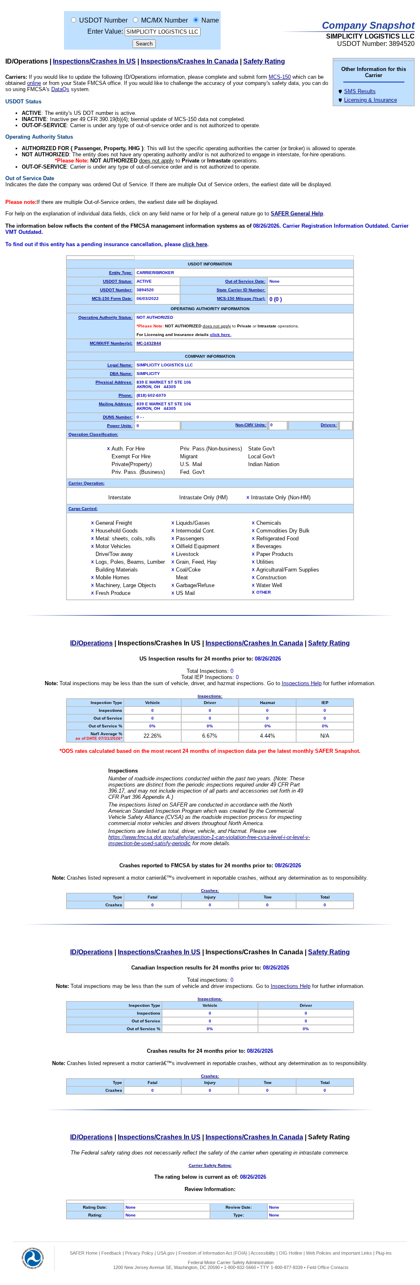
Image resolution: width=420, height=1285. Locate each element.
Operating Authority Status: (105, 317)
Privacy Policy (139, 1253)
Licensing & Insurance (370, 100)
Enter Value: (105, 31)
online (34, 83)
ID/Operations (91, 643)
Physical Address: (114, 382)
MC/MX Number (164, 20)
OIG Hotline (290, 1253)
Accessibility (263, 1253)
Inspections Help (302, 683)
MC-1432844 (149, 343)
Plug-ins (384, 1253)
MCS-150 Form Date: (112, 298)
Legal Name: (119, 365)
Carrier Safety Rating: (210, 1165)
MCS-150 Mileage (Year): (241, 298)
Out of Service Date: (245, 281)
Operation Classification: (93, 434)
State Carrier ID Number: (241, 290)
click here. (220, 334)
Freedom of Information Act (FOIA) (212, 1253)
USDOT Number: (116, 290)
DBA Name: (121, 373)
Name (210, 20)
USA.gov (166, 1253)
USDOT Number (103, 20)
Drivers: (329, 425)
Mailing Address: (115, 404)
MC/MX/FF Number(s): (111, 343)
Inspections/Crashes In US (94, 61)
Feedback (111, 1253)
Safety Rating (264, 61)
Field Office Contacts (328, 1267)
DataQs (60, 89)
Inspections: (210, 696)
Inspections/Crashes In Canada (189, 61)
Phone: (125, 395)
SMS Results (360, 91)
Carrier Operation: (86, 483)
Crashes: (210, 890)
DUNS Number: (117, 417)
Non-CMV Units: (250, 425)
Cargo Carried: (83, 508)
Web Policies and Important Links (339, 1253)
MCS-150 (280, 77)
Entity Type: (120, 272)
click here (195, 244)
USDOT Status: (117, 281)
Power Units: (119, 425)
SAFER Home (84, 1253)
